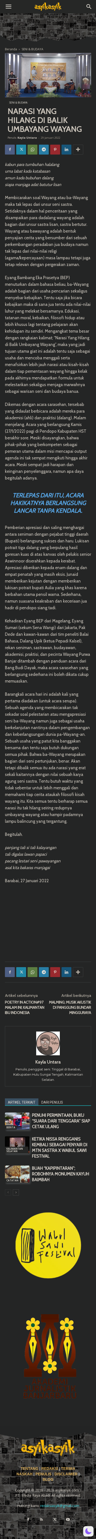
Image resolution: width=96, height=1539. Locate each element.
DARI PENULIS (52, 1102)
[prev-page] (8, 1192)
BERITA (10, 1127)
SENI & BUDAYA (32, 49)
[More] (78, 150)
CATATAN (12, 1180)
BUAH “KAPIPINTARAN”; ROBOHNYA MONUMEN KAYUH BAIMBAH (60, 1174)
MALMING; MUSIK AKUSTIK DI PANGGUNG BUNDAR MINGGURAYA (70, 1007)
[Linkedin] (66, 150)
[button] (8, 6)
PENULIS (43, 1474)
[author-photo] (48, 1055)
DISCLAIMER (66, 1474)
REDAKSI (49, 1469)
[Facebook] (10, 150)
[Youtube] (68, 1520)
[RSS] (41, 1520)
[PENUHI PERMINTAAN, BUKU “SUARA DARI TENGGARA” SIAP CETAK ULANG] (17, 1121)
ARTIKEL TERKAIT (21, 1102)
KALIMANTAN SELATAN (14, 1150)
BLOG (48, 1480)
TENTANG (30, 1469)
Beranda (11, 49)
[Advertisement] (48, 922)
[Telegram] (44, 150)
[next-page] (16, 1192)
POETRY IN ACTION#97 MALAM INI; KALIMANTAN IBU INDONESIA (24, 1007)
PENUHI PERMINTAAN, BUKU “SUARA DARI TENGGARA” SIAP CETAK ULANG (61, 1121)
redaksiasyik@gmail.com (59, 1505)
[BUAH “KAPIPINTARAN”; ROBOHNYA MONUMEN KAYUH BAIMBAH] (17, 1174)
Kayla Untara (27, 137)
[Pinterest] (55, 150)
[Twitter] (21, 150)
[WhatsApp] (32, 150)
